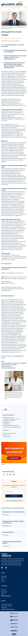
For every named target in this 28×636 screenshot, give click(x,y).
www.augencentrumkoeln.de (8, 367)
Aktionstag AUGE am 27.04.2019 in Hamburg (13, 512)
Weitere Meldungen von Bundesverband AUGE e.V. (13, 508)
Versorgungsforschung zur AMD (9, 364)
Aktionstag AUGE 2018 (8, 532)
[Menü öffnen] (26, 7)
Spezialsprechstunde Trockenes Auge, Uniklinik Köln (13, 363)
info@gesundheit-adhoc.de (7, 609)
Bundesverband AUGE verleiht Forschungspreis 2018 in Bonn (13, 522)
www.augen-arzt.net (6, 366)
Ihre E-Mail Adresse (8, 491)
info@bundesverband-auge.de (12, 425)
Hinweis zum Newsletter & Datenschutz (14, 500)
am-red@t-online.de (7, 436)
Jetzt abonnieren (14, 495)
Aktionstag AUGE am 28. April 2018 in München (11, 542)
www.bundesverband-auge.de (14, 427)
